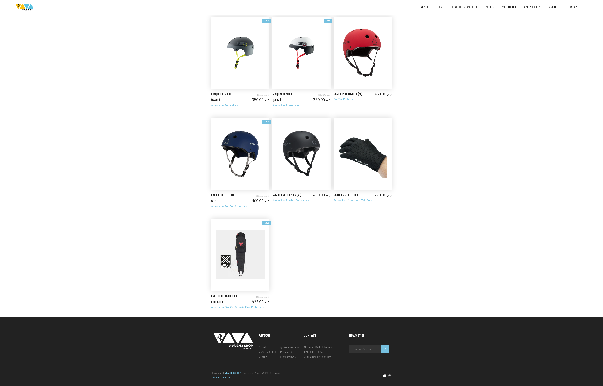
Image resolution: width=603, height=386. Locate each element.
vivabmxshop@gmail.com (317, 356)
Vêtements (509, 7)
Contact (573, 7)
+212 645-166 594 (314, 352)
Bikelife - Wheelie (234, 307)
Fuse (247, 307)
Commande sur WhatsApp (241, 53)
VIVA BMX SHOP (268, 352)
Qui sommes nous (289, 347)
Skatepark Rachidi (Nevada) (318, 347)
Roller (490, 7)
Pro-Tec (338, 99)
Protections (231, 105)
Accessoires (532, 7)
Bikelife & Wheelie (465, 7)
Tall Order (367, 200)
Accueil (426, 7)
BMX (441, 7)
